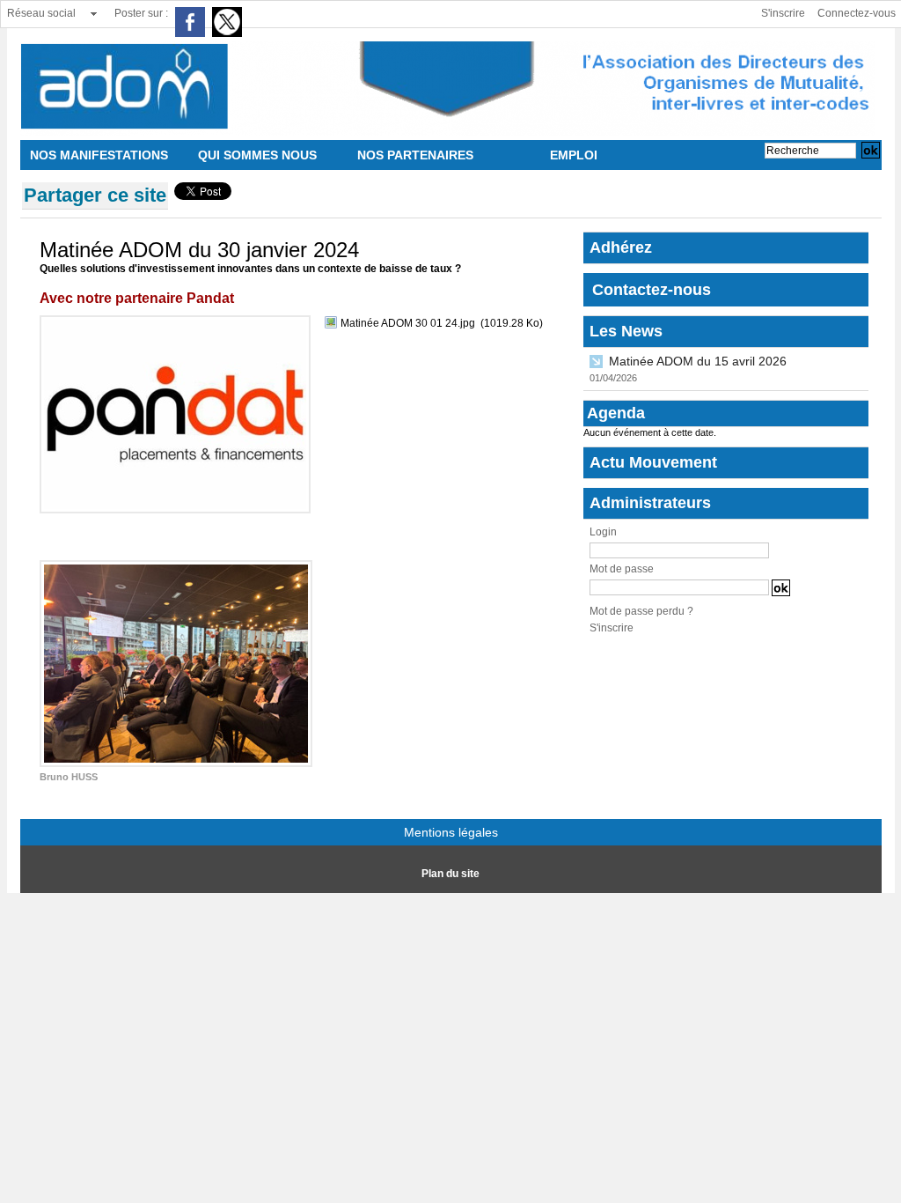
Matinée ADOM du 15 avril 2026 (698, 361)
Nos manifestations (99, 155)
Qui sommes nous (257, 155)
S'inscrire (783, 13)
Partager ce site (95, 195)
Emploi (573, 155)
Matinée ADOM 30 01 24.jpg (408, 323)
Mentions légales (451, 832)
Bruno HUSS (69, 776)
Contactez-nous (651, 290)
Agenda (616, 413)
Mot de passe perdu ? (641, 611)
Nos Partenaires (415, 155)
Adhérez (621, 247)
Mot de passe (622, 569)
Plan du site (450, 873)
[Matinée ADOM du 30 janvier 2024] (175, 320)
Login (603, 532)
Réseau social (41, 13)
